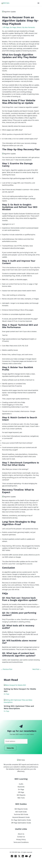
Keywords (21, 787)
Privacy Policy (21, 839)
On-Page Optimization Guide (21, 820)
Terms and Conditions (21, 842)
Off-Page (6, 27)
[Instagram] (15, 856)
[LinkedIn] (23, 856)
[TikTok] (30, 856)
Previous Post (6, 669)
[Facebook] (12, 856)
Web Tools (21, 798)
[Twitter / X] (19, 856)
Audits (21, 784)
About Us (21, 834)
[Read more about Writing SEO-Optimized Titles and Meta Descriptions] (21, 701)
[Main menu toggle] (38, 3)
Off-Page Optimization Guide (21, 823)
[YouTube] (26, 856)
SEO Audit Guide (21, 812)
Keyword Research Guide (21, 817)
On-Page (13, 27)
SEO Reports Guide (21, 809)
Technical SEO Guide (21, 814)
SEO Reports (21, 795)
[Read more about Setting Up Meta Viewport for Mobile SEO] (15, 685)
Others (19, 27)
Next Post (37, 669)
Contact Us (21, 837)
